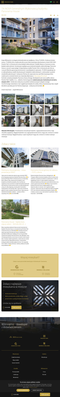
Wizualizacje (44, 357)
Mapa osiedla (16, 360)
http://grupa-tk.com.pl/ (40, 76)
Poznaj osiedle (15, 371)
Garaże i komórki (15, 363)
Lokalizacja (15, 374)
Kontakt (44, 374)
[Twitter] (53, 15)
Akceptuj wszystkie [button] (23, 390)
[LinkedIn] (57, 15)
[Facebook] (50, 15)
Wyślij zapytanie (16, 307)
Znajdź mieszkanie (16, 357)
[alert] (30, 388)
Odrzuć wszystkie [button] (37, 390)
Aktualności (15, 377)
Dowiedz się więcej (33, 387)
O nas (44, 371)
